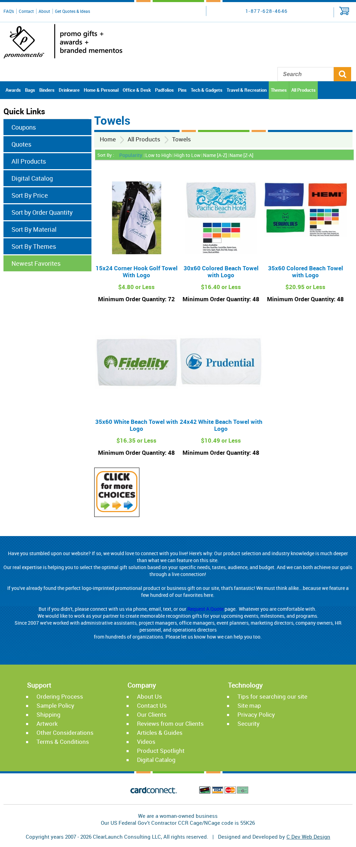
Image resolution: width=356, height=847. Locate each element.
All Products (303, 90)
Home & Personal (101, 90)
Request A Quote (205, 609)
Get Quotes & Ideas (72, 11)
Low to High (158, 155)
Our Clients (152, 714)
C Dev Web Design (308, 836)
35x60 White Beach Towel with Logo (136, 425)
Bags (30, 90)
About (44, 11)
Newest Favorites (35, 263)
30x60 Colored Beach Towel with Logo (221, 271)
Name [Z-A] (241, 155)
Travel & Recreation (247, 90)
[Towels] (116, 510)
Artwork (47, 723)
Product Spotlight (161, 751)
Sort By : (105, 155)
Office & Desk (137, 90)
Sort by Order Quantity (42, 212)
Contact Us (152, 705)
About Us (149, 696)
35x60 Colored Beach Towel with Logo (305, 271)
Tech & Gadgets (206, 90)
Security (248, 723)
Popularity (130, 155)
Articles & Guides (160, 733)
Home (108, 139)
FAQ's (8, 11)
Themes (279, 90)
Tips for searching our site (272, 696)
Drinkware (69, 90)
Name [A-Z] (215, 155)
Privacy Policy (256, 714)
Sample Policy (55, 705)
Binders (47, 90)
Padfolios (164, 90)
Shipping (48, 714)
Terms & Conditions (63, 742)
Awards (13, 90)
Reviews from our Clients (170, 723)
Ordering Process (60, 696)
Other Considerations (65, 733)
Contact (26, 11)
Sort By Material (34, 229)
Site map (249, 705)
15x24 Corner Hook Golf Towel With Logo (137, 271)
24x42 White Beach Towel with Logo (221, 425)
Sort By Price (29, 195)
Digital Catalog (32, 178)
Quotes (21, 144)
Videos (146, 742)
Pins (182, 90)
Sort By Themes (33, 246)
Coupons (23, 127)
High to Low (187, 155)
